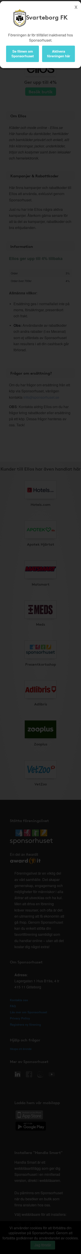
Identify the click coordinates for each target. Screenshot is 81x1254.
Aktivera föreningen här (58, 53)
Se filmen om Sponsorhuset (22, 53)
